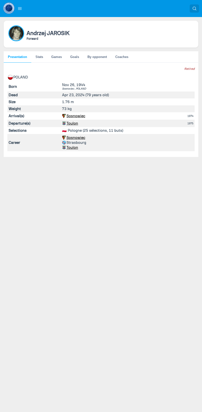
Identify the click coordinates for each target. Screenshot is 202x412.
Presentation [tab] (17, 57)
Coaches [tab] (121, 57)
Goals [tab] (74, 57)
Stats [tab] (39, 57)
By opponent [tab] (97, 57)
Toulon (72, 123)
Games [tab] (56, 57)
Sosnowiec (76, 116)
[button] (20, 8)
